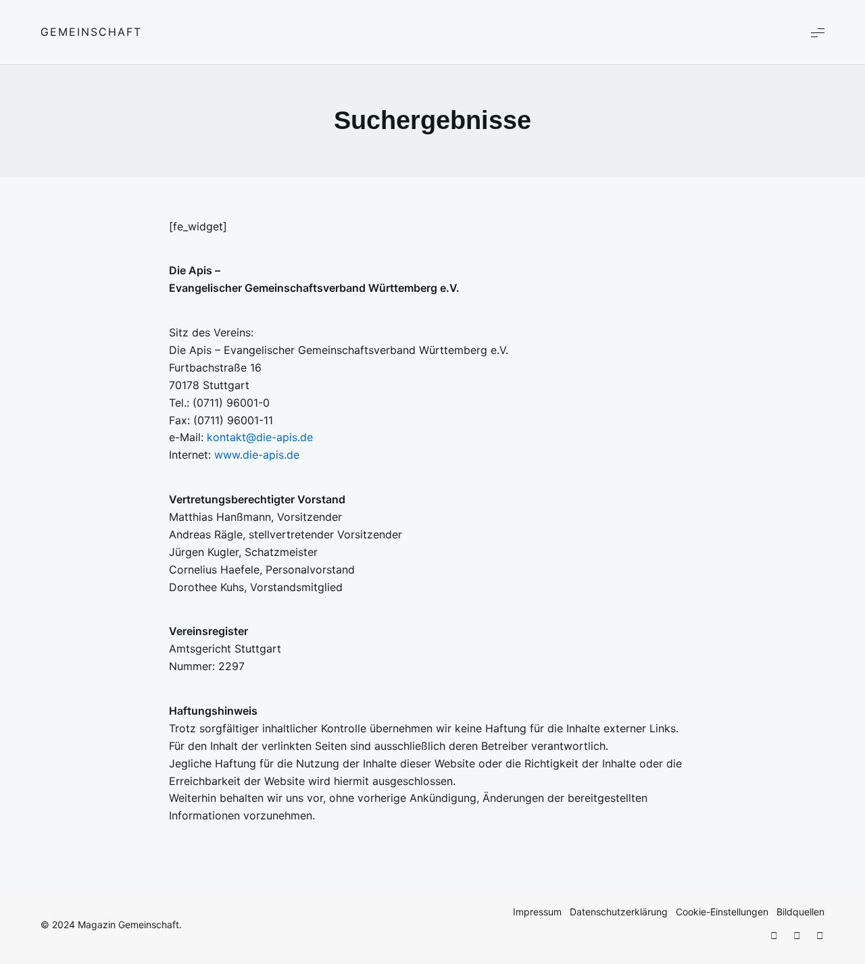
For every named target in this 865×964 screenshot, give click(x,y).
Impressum (537, 911)
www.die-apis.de (256, 454)
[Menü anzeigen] (817, 32)
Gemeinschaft (91, 32)
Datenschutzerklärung (619, 911)
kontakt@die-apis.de (260, 437)
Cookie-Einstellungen (722, 911)
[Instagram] (796, 936)
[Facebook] (773, 936)
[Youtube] (819, 936)
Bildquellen (800, 911)
